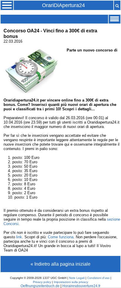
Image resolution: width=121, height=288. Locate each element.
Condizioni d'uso (98, 277)
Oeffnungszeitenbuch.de (40, 286)
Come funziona (60, 237)
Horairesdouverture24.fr (81, 286)
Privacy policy (42, 282)
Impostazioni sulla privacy (71, 282)
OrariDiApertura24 (63, 5)
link (19, 237)
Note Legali (77, 277)
